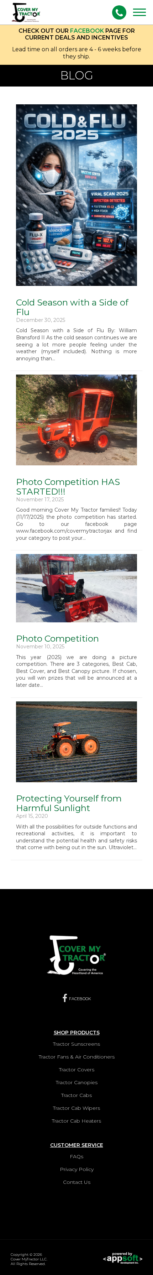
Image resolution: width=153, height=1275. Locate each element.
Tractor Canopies (76, 1082)
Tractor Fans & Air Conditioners (77, 1057)
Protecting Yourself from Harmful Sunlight (69, 803)
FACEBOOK (87, 30)
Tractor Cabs (76, 1095)
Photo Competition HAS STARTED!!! (68, 486)
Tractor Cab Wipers (76, 1108)
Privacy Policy (77, 1169)
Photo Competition (57, 638)
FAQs (76, 1156)
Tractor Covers (76, 1069)
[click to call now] (119, 12)
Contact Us (76, 1182)
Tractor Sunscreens (76, 1044)
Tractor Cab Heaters (76, 1121)
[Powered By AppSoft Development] (122, 1256)
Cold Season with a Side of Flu (72, 307)
